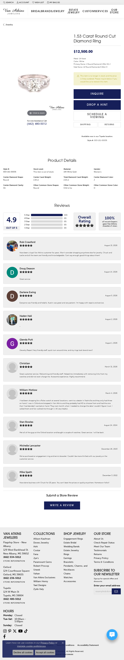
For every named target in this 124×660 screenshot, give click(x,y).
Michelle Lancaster (30, 445)
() (65, 215)
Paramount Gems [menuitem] (42, 561)
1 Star (27, 228)
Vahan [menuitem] (36, 573)
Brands (46, 11)
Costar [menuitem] (36, 550)
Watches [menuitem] (68, 577)
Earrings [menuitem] (68, 558)
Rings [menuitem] (66, 554)
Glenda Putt (26, 339)
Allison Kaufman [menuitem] (41, 538)
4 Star (27, 218)
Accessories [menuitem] (70, 581)
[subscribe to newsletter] (116, 591)
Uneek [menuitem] (36, 569)
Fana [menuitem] (35, 554)
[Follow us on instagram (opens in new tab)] (5, 631)
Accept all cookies (45, 652)
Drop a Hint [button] (97, 105)
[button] (8, 2)
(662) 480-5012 (37, 124)
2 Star (27, 225)
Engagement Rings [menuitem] (73, 538)
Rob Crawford (27, 242)
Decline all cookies (23, 652)
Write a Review (62, 505)
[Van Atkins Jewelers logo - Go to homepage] (15, 11)
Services (101, 11)
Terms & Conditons (104, 561)
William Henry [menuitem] (40, 581)
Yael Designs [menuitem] (39, 585)
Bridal (36, 11)
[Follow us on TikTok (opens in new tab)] (26, 631)
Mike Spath (26, 472)
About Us (98, 538)
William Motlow (28, 390)
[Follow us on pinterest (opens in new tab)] (9, 631)
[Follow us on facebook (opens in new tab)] (4, 637)
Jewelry (58, 11)
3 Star (27, 221)
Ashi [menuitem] (35, 546)
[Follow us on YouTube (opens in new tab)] (20, 631)
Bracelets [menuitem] (68, 561)
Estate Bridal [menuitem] (70, 542)
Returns (109, 125)
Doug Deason (27, 268)
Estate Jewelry (73, 11)
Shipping (85, 125)
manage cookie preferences (31, 646)
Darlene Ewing (28, 292)
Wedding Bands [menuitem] (71, 546)
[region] (36, 83)
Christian (25, 363)
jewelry (9, 25)
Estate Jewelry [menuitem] (71, 550)
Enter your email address (107, 585)
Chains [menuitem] (67, 573)
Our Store (114, 11)
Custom (89, 11)
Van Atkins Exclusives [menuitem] (44, 577)
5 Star (27, 215)
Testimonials (100, 550)
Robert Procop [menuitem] (41, 565)
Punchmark (67, 654)
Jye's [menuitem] (36, 558)
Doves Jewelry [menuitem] (41, 542)
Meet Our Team (102, 546)
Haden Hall (26, 316)
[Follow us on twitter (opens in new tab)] (15, 631)
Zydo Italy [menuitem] (38, 589)
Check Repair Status (104, 542)
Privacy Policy (101, 558)
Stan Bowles (26, 421)
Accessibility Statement (88, 645)
